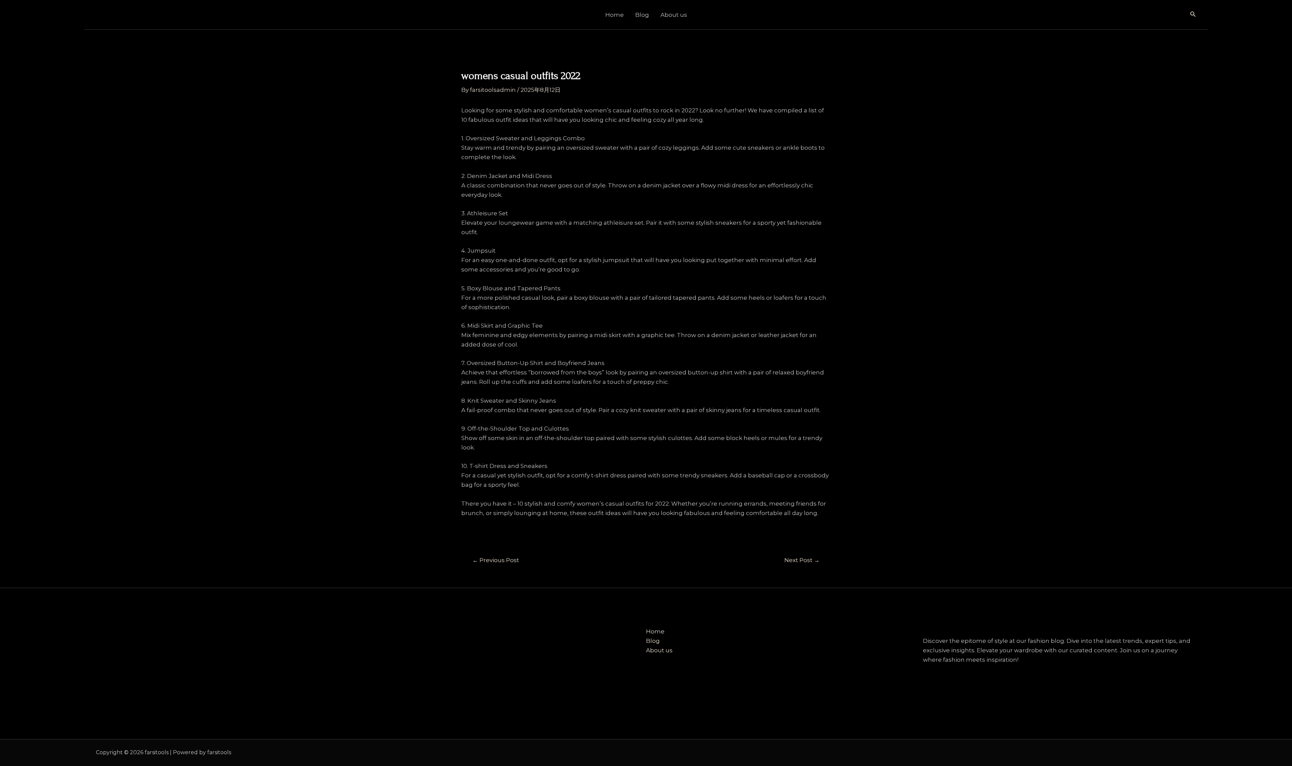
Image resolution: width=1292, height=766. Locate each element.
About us (673, 14)
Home (614, 14)
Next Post (802, 560)
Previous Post (495, 560)
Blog (642, 14)
